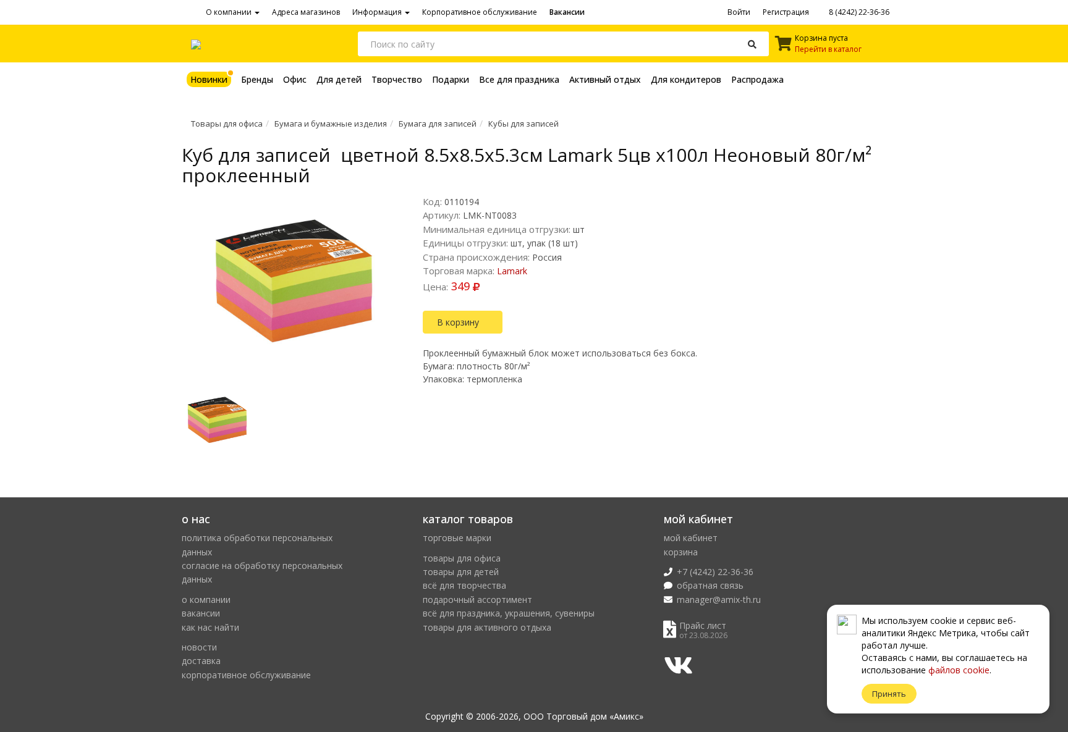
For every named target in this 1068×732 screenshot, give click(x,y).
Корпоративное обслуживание (479, 12)
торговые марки (457, 538)
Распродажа (757, 79)
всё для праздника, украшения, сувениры (509, 613)
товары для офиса (462, 558)
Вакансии (567, 12)
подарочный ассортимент (477, 599)
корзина (681, 552)
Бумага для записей (438, 123)
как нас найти (210, 627)
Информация (378, 12)
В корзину (459, 322)
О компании (229, 12)
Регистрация (786, 12)
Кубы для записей (523, 123)
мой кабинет (691, 538)
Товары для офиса (227, 123)
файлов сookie (959, 670)
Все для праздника (519, 79)
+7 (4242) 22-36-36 (715, 572)
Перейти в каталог (828, 49)
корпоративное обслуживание (246, 675)
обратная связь (710, 585)
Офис (295, 79)
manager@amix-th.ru (719, 599)
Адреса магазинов (306, 12)
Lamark (512, 271)
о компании (206, 599)
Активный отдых (605, 79)
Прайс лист (702, 625)
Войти (738, 12)
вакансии (201, 613)
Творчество (396, 79)
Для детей (339, 79)
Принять (889, 693)
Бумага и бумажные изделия (330, 123)
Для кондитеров (686, 79)
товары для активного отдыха (487, 627)
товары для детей (461, 572)
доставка (201, 661)
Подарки (450, 79)
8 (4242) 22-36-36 (858, 12)
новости (199, 647)
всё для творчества (464, 585)
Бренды (257, 79)
